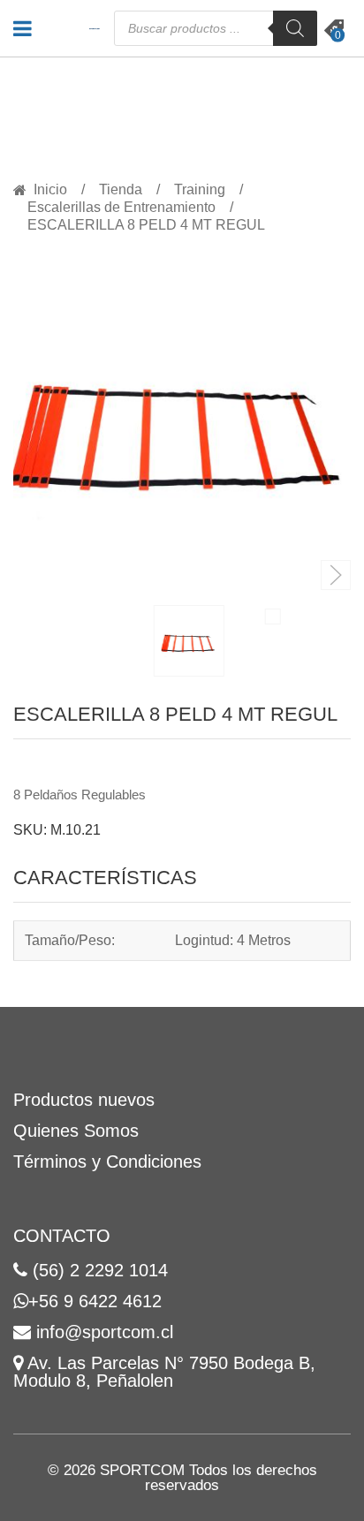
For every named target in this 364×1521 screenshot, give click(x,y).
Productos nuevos (84, 1100)
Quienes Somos (76, 1130)
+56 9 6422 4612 (95, 1301)
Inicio (50, 190)
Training (199, 190)
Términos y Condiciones (107, 1161)
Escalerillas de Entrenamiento (121, 208)
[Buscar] (295, 28)
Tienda (120, 190)
